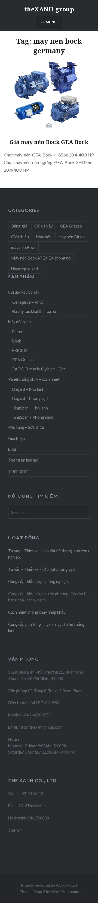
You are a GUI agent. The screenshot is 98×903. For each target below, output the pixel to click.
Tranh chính (18, 471)
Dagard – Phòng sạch (31, 398)
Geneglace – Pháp (28, 302)
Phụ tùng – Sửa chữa (26, 427)
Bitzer (17, 331)
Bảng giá (19, 225)
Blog (12, 449)
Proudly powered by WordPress (48, 885)
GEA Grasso (71, 225)
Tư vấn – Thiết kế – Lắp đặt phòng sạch (42, 569)
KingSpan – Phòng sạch (32, 417)
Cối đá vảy (43, 225)
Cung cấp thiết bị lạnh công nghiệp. (38, 581)
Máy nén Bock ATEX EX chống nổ (41, 257)
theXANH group (49, 9)
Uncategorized (24, 268)
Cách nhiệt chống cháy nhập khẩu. (37, 612)
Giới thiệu (20, 236)
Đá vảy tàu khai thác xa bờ (34, 311)
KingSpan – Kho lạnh (30, 408)
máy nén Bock (23, 247)
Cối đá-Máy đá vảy (23, 292)
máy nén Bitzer (72, 236)
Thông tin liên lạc (23, 460)
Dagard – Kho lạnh (28, 389)
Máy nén (43, 236)
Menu (51, 22)
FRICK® (19, 350)
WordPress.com (64, 891)
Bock (16, 341)
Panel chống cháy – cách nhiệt (34, 379)
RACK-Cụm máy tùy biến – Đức (39, 369)
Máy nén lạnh (19, 321)
